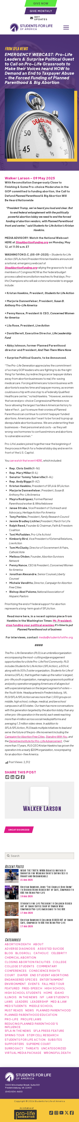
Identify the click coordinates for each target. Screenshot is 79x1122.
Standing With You (56, 736)
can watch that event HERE (26, 460)
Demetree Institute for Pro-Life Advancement (35, 741)
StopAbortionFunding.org (32, 242)
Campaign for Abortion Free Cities (25, 736)
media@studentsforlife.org (56, 637)
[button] (66, 28)
